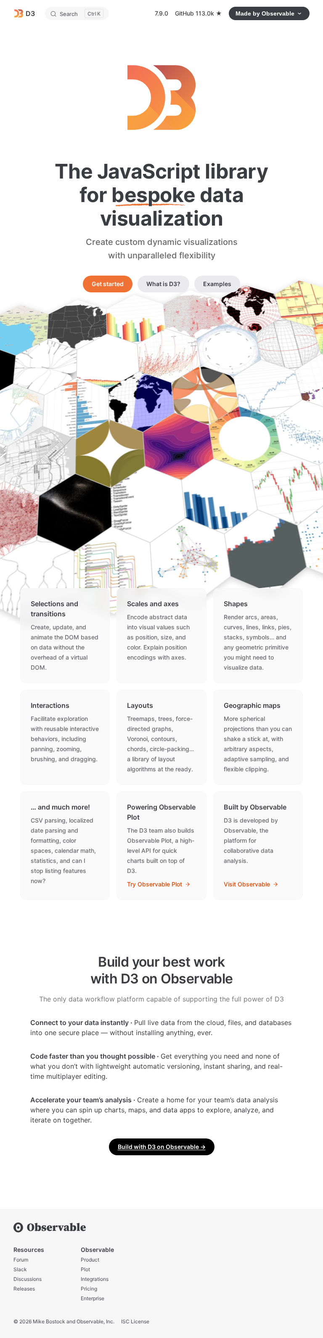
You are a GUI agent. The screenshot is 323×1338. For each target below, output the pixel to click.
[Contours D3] (179, 446)
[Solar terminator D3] (142, 402)
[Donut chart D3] (246, 440)
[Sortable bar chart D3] (220, 496)
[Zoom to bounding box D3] (76, 325)
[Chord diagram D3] (205, 395)
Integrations (95, 1279)
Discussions (27, 1279)
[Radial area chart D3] (229, 350)
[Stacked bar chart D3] (108, 361)
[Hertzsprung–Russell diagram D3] (74, 513)
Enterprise (92, 1298)
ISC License (135, 1321)
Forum (20, 1260)
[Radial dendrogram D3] (44, 367)
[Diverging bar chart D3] (75, 408)
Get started (108, 283)
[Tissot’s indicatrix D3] (250, 309)
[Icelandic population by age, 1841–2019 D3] (266, 552)
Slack (20, 1269)
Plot (85, 1269)
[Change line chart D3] (269, 389)
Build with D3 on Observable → (162, 1146)
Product (90, 1260)
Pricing (89, 1288)
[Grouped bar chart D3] (136, 319)
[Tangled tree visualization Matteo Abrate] (113, 571)
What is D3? (163, 283)
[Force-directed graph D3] (191, 562)
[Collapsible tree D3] (149, 504)
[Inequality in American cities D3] (169, 356)
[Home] (161, 1227)
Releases (24, 1288)
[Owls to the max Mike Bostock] (110, 454)
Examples (217, 283)
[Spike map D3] (194, 314)
